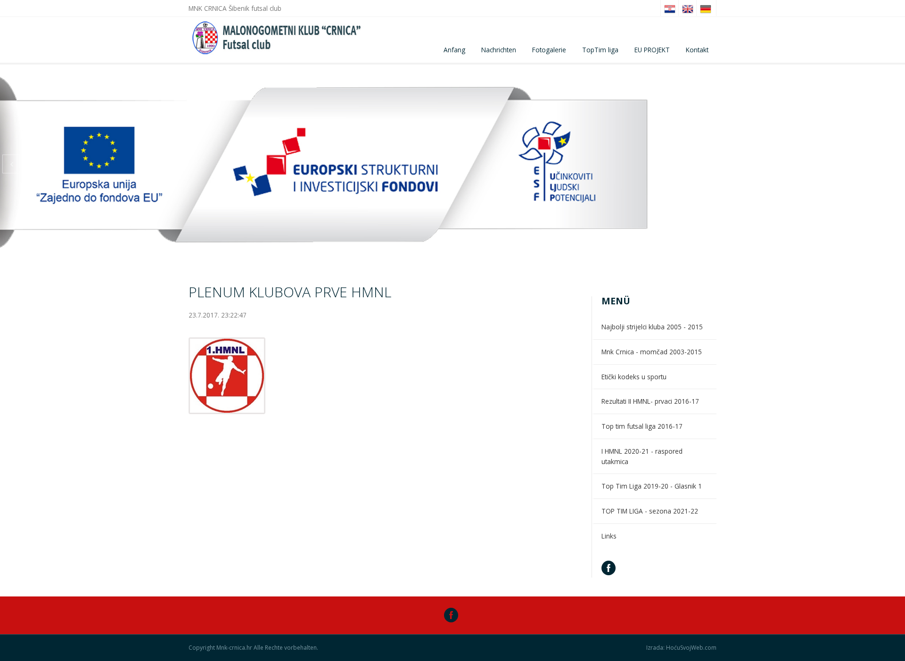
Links (609, 535)
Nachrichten (498, 49)
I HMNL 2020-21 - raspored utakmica (642, 456)
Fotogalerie (549, 49)
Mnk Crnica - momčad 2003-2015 (651, 351)
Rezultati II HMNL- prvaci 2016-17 (650, 401)
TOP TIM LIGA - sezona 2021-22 (649, 510)
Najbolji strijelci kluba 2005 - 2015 (652, 326)
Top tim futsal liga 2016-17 (642, 426)
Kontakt (697, 49)
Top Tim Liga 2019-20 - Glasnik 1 (651, 485)
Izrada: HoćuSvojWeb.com (681, 648)
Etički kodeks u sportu (633, 376)
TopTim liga (600, 49)
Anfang (454, 49)
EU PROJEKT (652, 49)
